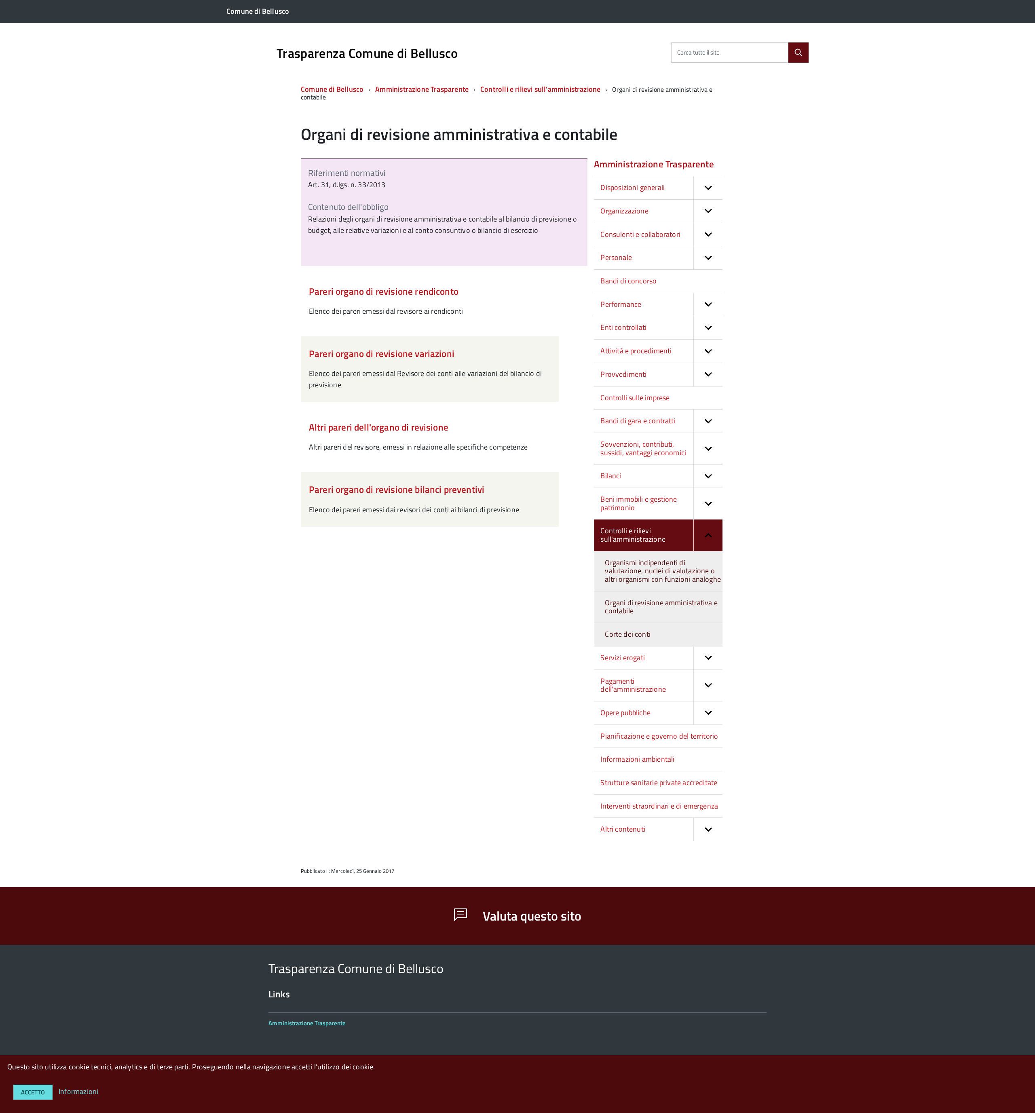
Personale (616, 257)
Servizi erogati (622, 657)
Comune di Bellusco (332, 89)
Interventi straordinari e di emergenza (659, 805)
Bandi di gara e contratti (638, 420)
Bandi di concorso (628, 280)
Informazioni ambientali (637, 759)
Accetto (33, 1092)
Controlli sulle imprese (635, 397)
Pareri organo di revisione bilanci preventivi (396, 489)
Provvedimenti (623, 374)
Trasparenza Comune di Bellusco (367, 52)
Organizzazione (624, 210)
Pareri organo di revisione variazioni (381, 353)
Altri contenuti (622, 829)
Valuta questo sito (530, 915)
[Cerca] (798, 52)
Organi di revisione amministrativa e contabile (661, 607)
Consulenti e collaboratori (640, 234)
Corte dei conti (628, 634)
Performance (620, 304)
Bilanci (610, 475)
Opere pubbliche (625, 712)
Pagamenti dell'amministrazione (633, 685)
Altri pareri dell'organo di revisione (378, 427)
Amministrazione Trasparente (422, 89)
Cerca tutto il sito (698, 52)
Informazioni (78, 1091)
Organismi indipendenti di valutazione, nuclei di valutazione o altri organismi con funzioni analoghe (663, 571)
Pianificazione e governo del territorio (659, 736)
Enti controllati (623, 327)
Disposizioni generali (632, 187)
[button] (707, 187)
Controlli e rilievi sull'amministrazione (540, 89)
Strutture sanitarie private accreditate (658, 782)
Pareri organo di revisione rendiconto (383, 291)
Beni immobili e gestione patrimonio (638, 503)
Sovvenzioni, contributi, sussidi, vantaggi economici (643, 448)
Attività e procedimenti (636, 350)
